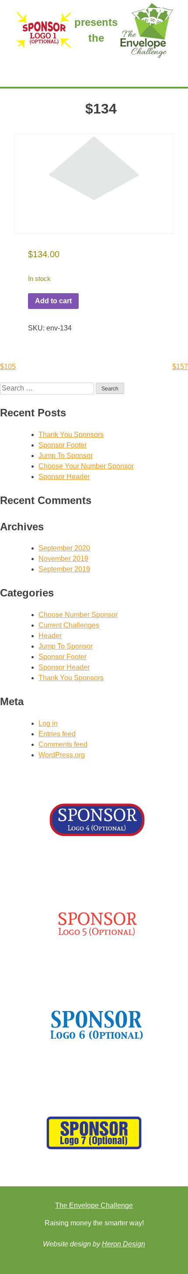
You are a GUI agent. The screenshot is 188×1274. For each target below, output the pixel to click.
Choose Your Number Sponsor (86, 466)
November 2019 (63, 558)
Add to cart (53, 301)
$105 (8, 366)
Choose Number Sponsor (78, 614)
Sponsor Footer (62, 445)
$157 (180, 366)
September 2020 (64, 548)
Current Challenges (68, 625)
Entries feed (57, 734)
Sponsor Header (64, 476)
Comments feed (62, 744)
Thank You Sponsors (71, 434)
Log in (48, 723)
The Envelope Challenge (94, 1205)
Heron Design (123, 1244)
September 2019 (64, 569)
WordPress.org (61, 755)
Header (50, 635)
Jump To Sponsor (65, 455)
